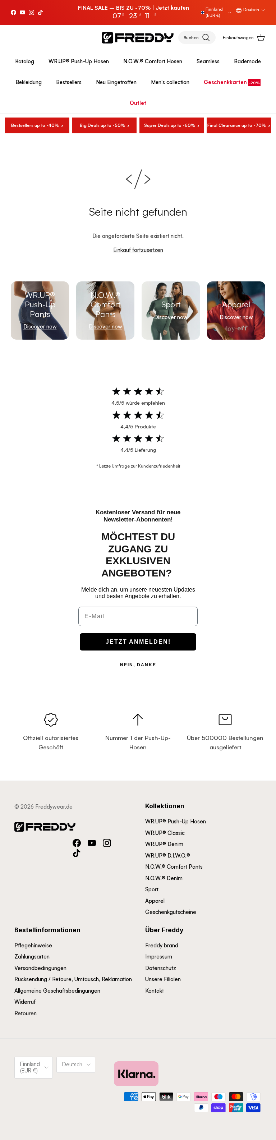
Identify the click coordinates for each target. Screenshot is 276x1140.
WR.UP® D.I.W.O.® (167, 855)
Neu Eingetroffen (116, 82)
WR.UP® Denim (164, 844)
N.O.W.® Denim (164, 878)
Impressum (158, 956)
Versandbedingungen (40, 968)
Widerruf (25, 1001)
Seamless (208, 61)
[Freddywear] (138, 37)
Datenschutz (160, 968)
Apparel (155, 900)
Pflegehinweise (33, 945)
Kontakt (154, 990)
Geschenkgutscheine (170, 912)
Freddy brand (161, 945)
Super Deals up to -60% (169, 125)
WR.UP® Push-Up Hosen (79, 61)
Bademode (247, 61)
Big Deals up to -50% (102, 125)
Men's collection (170, 82)
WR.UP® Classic (165, 832)
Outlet (138, 103)
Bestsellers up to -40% (35, 125)
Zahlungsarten (32, 956)
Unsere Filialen (163, 979)
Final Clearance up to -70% (236, 125)
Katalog (24, 61)
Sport (151, 889)
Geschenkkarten (225, 82)
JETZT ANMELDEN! (138, 642)
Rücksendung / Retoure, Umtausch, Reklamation (73, 979)
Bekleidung (28, 82)
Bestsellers (69, 82)
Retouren (25, 1013)
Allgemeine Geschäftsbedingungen (57, 990)
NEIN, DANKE (138, 664)
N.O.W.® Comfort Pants (174, 866)
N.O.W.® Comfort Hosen (152, 61)
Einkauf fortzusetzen (138, 250)
